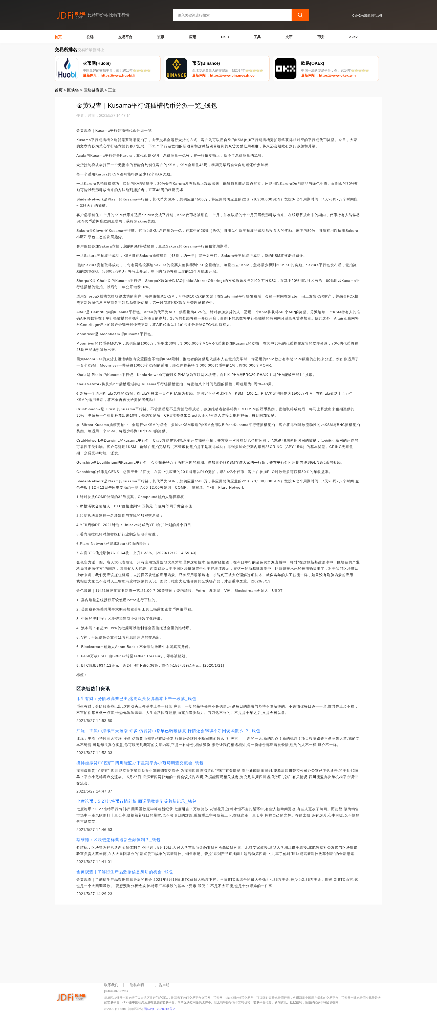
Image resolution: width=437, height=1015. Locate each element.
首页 (58, 37)
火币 (289, 37)
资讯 (160, 37)
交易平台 (125, 37)
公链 (90, 37)
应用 (192, 37)
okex (353, 37)
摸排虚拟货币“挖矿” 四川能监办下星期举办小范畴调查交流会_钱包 (140, 763)
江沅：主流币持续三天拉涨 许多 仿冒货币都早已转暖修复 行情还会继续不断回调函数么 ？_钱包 (168, 731)
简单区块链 (135, 1009)
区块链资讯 (93, 90)
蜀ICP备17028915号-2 (159, 1009)
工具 (257, 37)
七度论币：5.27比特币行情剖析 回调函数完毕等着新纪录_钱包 (136, 801)
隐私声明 (137, 985)
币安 (320, 37)
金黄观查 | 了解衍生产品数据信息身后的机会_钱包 (124, 872)
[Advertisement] (206, 942)
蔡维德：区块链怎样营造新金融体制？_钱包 (118, 840)
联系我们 (111, 985)
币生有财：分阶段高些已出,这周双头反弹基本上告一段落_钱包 (136, 698)
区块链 (73, 90)
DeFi (225, 37)
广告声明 (162, 985)
